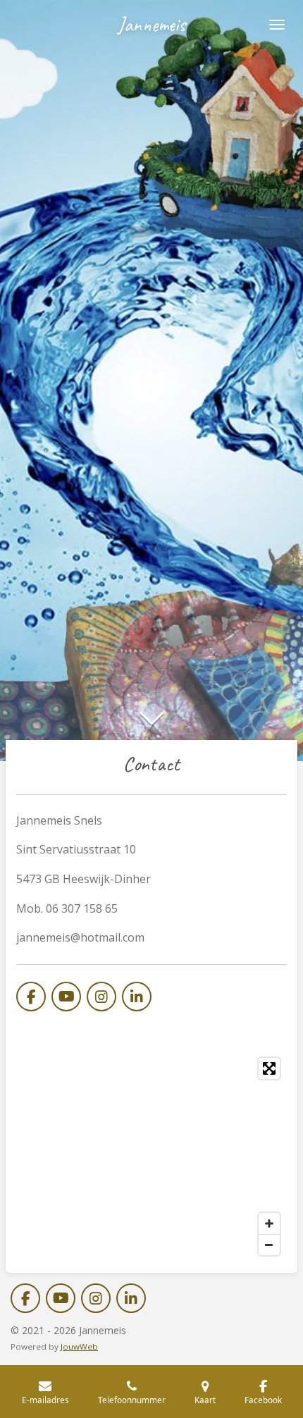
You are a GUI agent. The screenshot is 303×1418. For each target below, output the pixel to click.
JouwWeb (79, 1346)
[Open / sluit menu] (276, 25)
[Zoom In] (269, 1223)
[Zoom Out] (269, 1244)
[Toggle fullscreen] (269, 1068)
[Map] (151, 1156)
